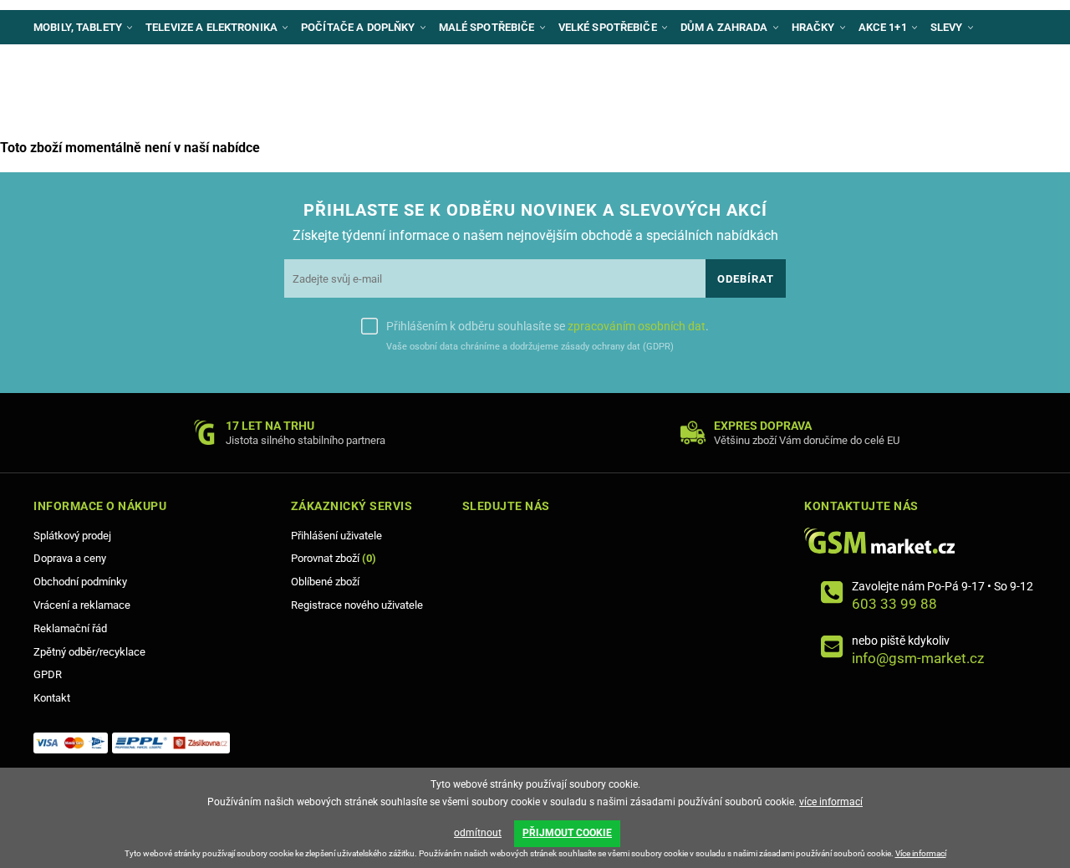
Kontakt (51, 698)
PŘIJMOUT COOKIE (567, 833)
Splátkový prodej (72, 535)
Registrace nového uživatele (357, 605)
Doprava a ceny (69, 558)
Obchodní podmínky (80, 581)
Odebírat (745, 279)
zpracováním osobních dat (637, 326)
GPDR (47, 674)
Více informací (920, 853)
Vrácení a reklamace (81, 605)
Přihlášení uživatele (336, 535)
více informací (831, 802)
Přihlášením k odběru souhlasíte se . (547, 326)
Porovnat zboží (333, 558)
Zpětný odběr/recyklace (89, 652)
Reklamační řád (70, 628)
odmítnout (478, 833)
